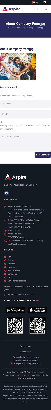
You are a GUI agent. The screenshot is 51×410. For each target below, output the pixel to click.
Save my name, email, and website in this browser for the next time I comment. (25, 127)
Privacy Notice (25, 352)
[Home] (11, 9)
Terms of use (25, 346)
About (17, 28)
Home (10, 28)
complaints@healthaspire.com (25, 360)
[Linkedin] (44, 2)
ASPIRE (24, 372)
